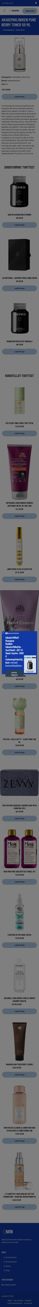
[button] (14, 675)
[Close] (3, 632)
